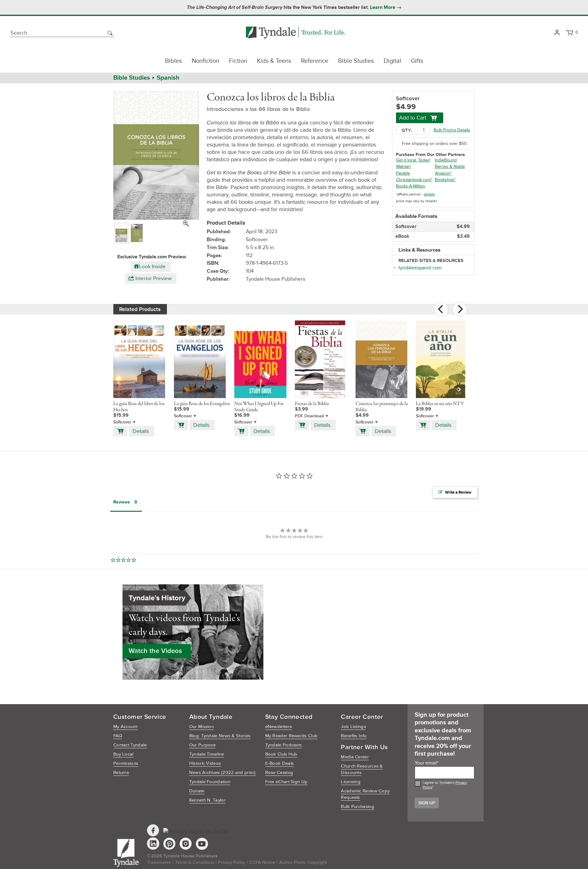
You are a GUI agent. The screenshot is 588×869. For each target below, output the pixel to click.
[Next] (459, 309)
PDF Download (309, 416)
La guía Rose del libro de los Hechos (138, 406)
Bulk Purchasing (357, 807)
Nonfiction (205, 61)
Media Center (355, 757)
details (429, 194)
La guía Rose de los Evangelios (202, 403)
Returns (121, 773)
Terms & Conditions (194, 862)
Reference (314, 61)
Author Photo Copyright (303, 862)
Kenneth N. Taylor (207, 800)
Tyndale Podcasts (283, 745)
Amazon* (443, 173)
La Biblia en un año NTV (440, 403)
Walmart (403, 166)
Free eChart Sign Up (286, 782)
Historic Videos (205, 763)
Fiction (238, 61)
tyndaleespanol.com (420, 268)
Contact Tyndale (130, 745)
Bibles (173, 61)
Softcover (122, 422)
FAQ (117, 736)
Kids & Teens (274, 61)
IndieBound (446, 160)
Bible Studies (356, 61)
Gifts (417, 61)
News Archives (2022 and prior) (222, 773)
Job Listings (353, 727)
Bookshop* (445, 179)
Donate (197, 791)
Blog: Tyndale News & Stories (220, 736)
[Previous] (441, 309)
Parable (403, 173)
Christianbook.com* (414, 179)
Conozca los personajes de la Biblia (382, 406)
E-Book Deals (279, 763)
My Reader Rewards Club (291, 736)
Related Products (140, 309)
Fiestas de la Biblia (312, 403)
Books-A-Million (410, 186)
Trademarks (159, 862)
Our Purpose (202, 745)
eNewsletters (278, 727)
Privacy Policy (231, 862)
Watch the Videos (155, 651)
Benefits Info (354, 736)
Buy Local (123, 754)
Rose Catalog (279, 773)
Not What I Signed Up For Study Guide (259, 406)
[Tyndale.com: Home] (295, 33)
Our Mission (201, 727)
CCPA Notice (262, 862)
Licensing (350, 782)
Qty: (406, 130)
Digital (392, 61)
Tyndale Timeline (206, 754)
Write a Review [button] (458, 492)
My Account (125, 727)
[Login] (557, 33)
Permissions (125, 763)
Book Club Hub (281, 754)
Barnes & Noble (450, 166)
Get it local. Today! (413, 160)
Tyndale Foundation (209, 782)
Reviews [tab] (121, 502)
